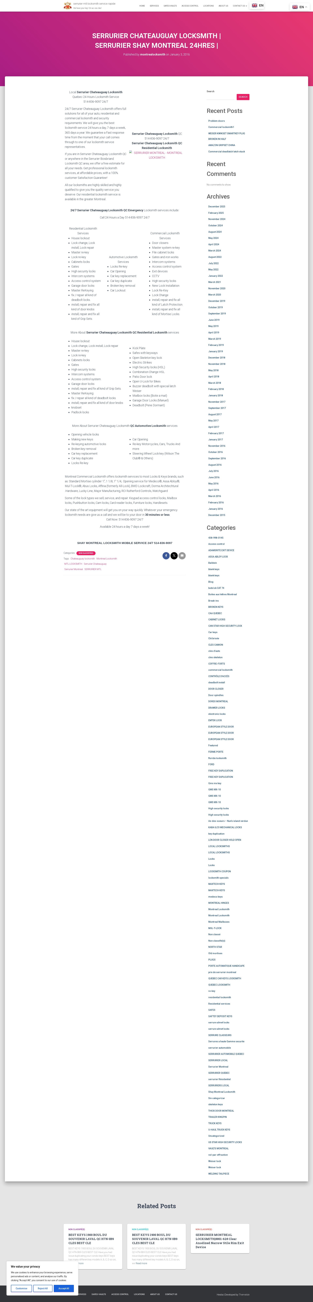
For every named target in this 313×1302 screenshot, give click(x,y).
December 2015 (216, 515)
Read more (141, 1263)
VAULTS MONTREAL (218, 1148)
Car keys (212, 632)
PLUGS (212, 959)
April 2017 (213, 427)
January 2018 (215, 395)
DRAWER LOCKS (216, 707)
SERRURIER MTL (92, 569)
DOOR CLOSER (216, 689)
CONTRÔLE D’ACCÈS (218, 676)
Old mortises (215, 953)
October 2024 (215, 225)
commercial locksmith (220, 670)
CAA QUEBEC (215, 613)
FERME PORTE (215, 752)
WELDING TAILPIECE (218, 1173)
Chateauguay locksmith (83, 558)
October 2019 (215, 307)
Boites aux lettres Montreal (222, 594)
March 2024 (214, 250)
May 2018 (213, 370)
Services (154, 6)
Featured (213, 745)
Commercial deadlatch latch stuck (226, 151)
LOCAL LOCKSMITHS (219, 846)
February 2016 (216, 502)
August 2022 (215, 257)
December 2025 (216, 206)
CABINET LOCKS (216, 619)
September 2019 (217, 313)
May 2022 (213, 269)
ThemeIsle (244, 1294)
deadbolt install (216, 682)
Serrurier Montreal (73, 569)
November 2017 (216, 402)
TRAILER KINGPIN (217, 1117)
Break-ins (213, 600)
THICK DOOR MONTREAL (221, 1110)
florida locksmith (217, 758)
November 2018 (216, 364)
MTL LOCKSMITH (73, 564)
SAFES (211, 1010)
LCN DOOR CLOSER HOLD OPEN (224, 840)
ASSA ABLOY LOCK (218, 556)
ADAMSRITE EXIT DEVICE (221, 550)
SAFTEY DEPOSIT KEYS (220, 1016)
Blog (210, 582)
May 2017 (213, 420)
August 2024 (215, 232)
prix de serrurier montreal (222, 972)
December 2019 (216, 301)
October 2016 (215, 452)
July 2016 (213, 471)
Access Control (190, 6)
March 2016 (214, 496)
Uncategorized (216, 1136)
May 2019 (213, 326)
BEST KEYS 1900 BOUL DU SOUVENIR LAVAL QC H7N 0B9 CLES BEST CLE (91, 1239)
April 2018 (213, 376)
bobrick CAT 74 (216, 588)
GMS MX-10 (214, 789)
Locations (208, 6)
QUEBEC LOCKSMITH (219, 985)
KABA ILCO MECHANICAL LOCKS (225, 827)
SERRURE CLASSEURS (219, 1035)
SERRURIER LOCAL (218, 1060)
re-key (211, 991)
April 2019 (213, 332)
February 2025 (216, 213)
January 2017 (215, 439)
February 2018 (216, 389)
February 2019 (216, 345)
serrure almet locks (218, 1022)
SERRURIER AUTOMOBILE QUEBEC (226, 1054)
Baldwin (212, 563)
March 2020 (214, 294)
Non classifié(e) (86, 553)
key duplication (216, 833)
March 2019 (214, 339)
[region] (42, 1278)
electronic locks (217, 714)
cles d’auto (214, 651)
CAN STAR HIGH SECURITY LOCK (225, 626)
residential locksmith (219, 997)
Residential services (219, 1003)
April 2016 (213, 490)
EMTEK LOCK (215, 720)
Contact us (239, 6)
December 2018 (216, 357)
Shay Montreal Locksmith (221, 1092)
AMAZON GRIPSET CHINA (221, 145)
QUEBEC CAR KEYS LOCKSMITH (224, 978)
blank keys (213, 569)
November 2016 (216, 446)
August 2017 (215, 414)
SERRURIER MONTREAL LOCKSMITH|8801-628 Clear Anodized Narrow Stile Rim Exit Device (220, 1241)
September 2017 (217, 408)
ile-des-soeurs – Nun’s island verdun (228, 821)
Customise (21, 1288)
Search (210, 91)
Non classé (214, 934)
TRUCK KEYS (215, 1123)
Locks (211, 859)
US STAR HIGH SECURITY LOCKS (225, 1142)
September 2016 (217, 458)
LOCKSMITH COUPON (219, 871)
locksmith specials (218, 877)
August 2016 (215, 465)
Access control (216, 544)
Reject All (43, 1288)
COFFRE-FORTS (216, 663)
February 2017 (216, 433)
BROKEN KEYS (215, 607)
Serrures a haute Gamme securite (226, 1041)
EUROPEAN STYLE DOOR (221, 726)
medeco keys (215, 896)
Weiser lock (214, 1161)
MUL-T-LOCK (215, 928)
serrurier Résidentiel (219, 1079)
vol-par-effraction (218, 1155)
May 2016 (213, 483)
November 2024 (216, 219)
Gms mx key (214, 783)
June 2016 (213, 477)
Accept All (64, 1288)
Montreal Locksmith (107, 558)
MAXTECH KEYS (216, 884)
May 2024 (213, 238)
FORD (211, 764)
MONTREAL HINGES (218, 903)
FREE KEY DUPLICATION (220, 770)
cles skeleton (215, 657)
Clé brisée (213, 638)
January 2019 (215, 351)
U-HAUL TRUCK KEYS (219, 1129)
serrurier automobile (219, 1047)
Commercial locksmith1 (221, 127)
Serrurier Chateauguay (95, 564)
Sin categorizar (216, 1098)
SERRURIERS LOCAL (218, 1085)
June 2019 (213, 320)
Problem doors (216, 121)
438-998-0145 (215, 537)
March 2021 (214, 282)
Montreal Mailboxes (219, 922)
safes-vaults (170, 6)
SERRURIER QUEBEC (219, 1073)
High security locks (218, 808)
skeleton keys (215, 1104)
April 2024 (213, 244)
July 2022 (213, 263)
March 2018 (214, 383)
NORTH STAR (215, 947)
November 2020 (216, 288)
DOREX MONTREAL (218, 701)
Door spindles (216, 695)
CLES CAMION (215, 644)
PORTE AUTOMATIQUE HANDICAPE (226, 966)
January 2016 (215, 509)
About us (223, 6)
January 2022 (215, 276)
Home (142, 6)
